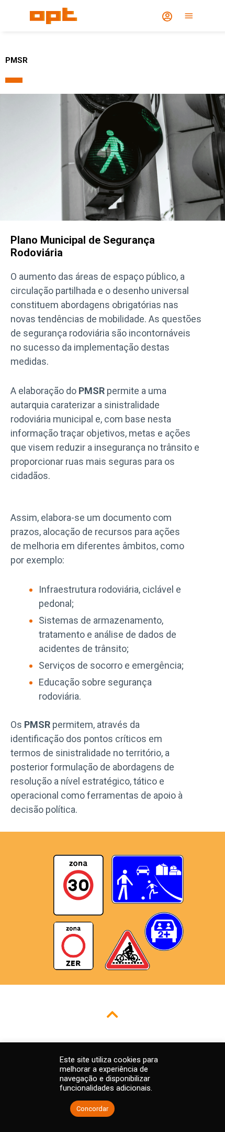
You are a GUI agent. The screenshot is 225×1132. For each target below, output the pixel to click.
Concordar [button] (92, 1109)
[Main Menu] (189, 15)
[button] (112, 1010)
